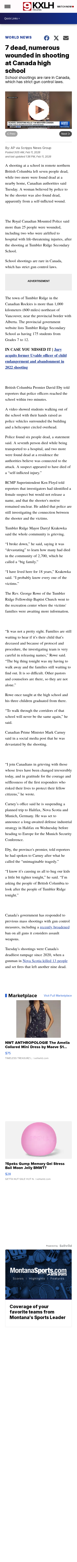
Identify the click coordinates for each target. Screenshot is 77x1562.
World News (18, 37)
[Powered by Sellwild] (65, 1245)
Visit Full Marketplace (58, 995)
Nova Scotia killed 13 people (45, 960)
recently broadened (55, 926)
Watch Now (64, 6)
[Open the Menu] (7, 6)
